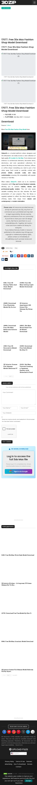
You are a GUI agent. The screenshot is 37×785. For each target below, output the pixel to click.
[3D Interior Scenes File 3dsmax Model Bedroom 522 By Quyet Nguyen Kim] (18, 656)
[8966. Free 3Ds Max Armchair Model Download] (18, 628)
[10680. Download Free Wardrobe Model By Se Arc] (10, 296)
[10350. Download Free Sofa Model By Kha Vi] (27, 339)
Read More (18, 783)
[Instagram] (14, 732)
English (16, 753)
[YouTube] (9, 732)
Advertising (8, 764)
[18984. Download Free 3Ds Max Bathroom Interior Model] (10, 319)
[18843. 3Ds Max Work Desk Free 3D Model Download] (27, 319)
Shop (16, 248)
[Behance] (33, 732)
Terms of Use (20, 761)
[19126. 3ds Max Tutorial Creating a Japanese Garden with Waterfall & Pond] (27, 357)
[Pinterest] (18, 732)
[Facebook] (4, 732)
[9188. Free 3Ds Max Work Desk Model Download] (18, 541)
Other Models (6, 8)
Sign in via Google (21, 471)
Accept (28, 781)
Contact (18, 767)
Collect (9, 125)
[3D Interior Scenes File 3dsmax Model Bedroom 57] (10, 357)
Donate (29, 764)
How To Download (20, 764)
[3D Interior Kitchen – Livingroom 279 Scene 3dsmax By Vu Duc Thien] (18, 570)
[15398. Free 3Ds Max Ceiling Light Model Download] (27, 276)
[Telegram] (28, 732)
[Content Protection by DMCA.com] (8, 774)
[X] (23, 732)
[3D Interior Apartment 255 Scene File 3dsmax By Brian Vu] (27, 296)
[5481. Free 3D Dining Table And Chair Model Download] (10, 276)
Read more (19, 745)
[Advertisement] (18, 24)
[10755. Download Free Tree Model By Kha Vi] (18, 599)
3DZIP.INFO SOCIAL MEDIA (18, 727)
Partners (29, 761)
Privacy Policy (9, 761)
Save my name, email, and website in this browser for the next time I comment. (18, 420)
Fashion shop (9, 248)
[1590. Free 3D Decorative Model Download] (10, 339)
